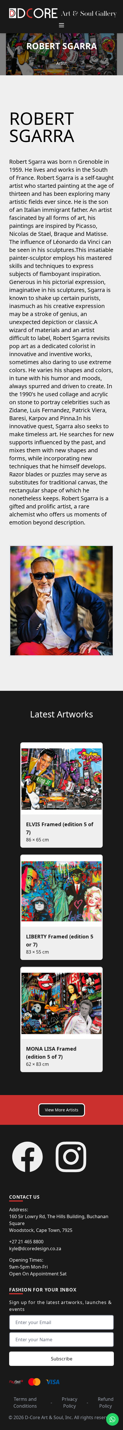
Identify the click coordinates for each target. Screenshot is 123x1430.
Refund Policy (106, 1402)
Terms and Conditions (25, 1402)
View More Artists (61, 1110)
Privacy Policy (69, 1402)
